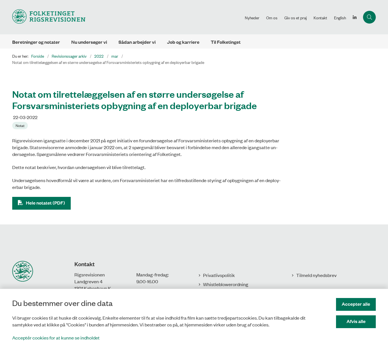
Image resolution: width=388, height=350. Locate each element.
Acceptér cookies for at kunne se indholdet (56, 337)
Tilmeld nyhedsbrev (316, 275)
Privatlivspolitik (219, 275)
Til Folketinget (226, 42)
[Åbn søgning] (369, 17)
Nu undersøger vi (89, 42)
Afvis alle (356, 321)
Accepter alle (356, 304)
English (340, 17)
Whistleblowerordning (225, 284)
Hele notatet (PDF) (45, 202)
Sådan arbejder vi (137, 42)
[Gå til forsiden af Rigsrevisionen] (126, 17)
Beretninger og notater (36, 42)
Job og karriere (183, 42)
